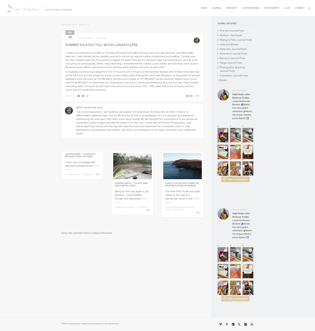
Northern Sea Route (231, 35)
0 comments (101, 38)
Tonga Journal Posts (231, 62)
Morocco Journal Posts (232, 58)
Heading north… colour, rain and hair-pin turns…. (131, 184)
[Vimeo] (220, 324)
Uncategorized (86, 38)
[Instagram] (245, 324)
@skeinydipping (239, 90)
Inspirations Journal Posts (234, 75)
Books (223, 80)
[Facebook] (233, 324)
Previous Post (69, 24)
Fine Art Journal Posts (232, 30)
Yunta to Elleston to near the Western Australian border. (182, 184)
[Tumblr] (239, 324)
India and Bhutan (229, 44)
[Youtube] (251, 324)
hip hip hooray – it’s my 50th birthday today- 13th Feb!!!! (80, 155)
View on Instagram (237, 179)
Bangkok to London (125, 207)
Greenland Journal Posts (233, 53)
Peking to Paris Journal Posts (236, 40)
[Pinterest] (227, 324)
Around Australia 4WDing (177, 207)
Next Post (83, 24)
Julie (99, 107)
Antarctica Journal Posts (233, 49)
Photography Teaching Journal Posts (232, 69)
